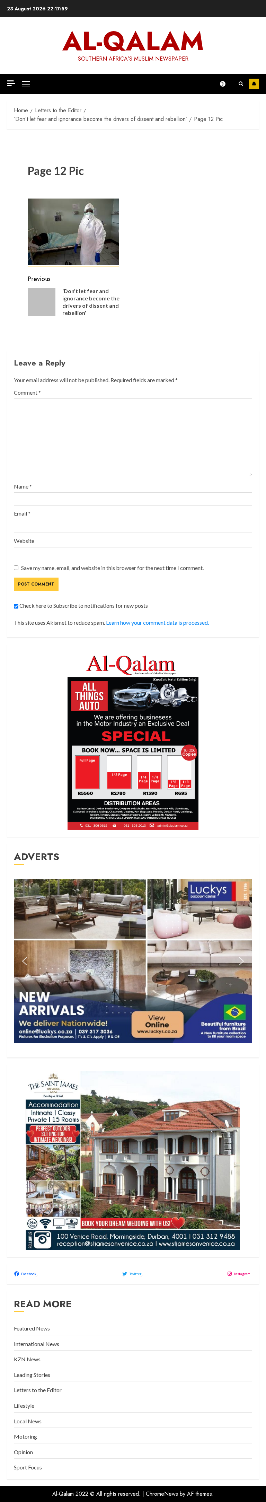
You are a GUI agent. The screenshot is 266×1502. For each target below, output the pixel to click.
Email (22, 513)
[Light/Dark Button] (226, 83)
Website (24, 540)
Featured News (32, 1328)
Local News (28, 1421)
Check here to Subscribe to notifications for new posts (83, 605)
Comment (27, 392)
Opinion (23, 1452)
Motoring (25, 1436)
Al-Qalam (133, 41)
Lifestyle (24, 1405)
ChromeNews (162, 1494)
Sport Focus (28, 1467)
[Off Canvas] (11, 83)
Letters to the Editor (38, 1390)
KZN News (27, 1359)
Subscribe (254, 84)
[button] (26, 84)
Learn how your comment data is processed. (157, 622)
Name (23, 486)
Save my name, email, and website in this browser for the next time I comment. (112, 567)
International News (36, 1344)
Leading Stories (32, 1374)
